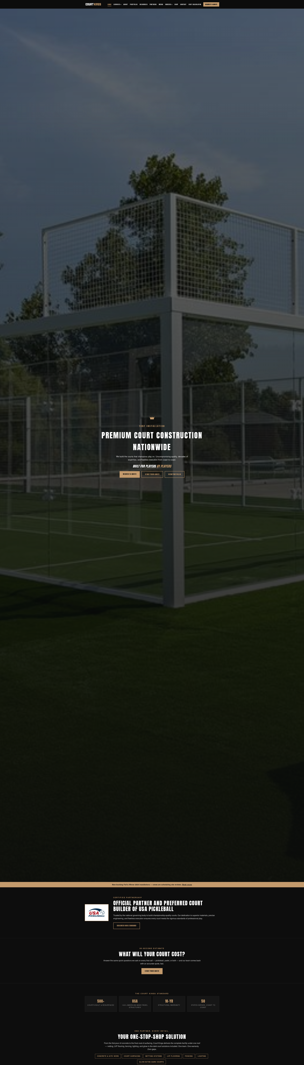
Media (161, 4)
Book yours (187, 884)
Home (109, 4)
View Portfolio (174, 474)
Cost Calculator (195, 4)
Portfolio (133, 4)
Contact (183, 4)
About (125, 4)
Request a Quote (211, 4)
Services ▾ (117, 4)
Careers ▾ (168, 4)
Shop (176, 4)
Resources (143, 4)
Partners (153, 4)
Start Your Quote (152, 474)
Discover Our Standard (126, 925)
